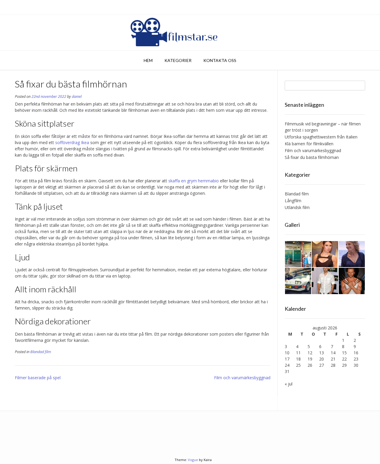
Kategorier (177, 60)
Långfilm (293, 200)
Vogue (193, 459)
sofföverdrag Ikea (72, 142)
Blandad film (40, 351)
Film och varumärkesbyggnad (242, 377)
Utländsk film (297, 207)
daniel (77, 96)
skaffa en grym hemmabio (193, 181)
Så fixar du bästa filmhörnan (312, 157)
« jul (288, 384)
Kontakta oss (219, 60)
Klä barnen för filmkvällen (309, 143)
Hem (148, 60)
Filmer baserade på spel (38, 377)
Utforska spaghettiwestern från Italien (321, 137)
